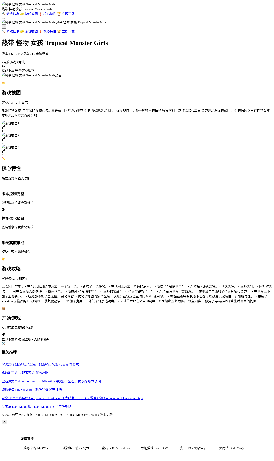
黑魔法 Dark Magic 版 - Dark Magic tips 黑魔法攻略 (236, 448)
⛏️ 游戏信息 (10, 31)
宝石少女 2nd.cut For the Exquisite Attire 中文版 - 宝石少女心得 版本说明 (119, 448)
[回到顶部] (4, 422)
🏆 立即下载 (66, 31)
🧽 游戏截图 (29, 31)
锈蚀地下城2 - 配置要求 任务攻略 (80, 448)
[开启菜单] (3, 18)
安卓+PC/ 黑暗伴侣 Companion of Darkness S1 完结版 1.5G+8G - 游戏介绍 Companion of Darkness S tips (197, 448)
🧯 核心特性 (47, 31)
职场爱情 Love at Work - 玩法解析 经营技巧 (158, 448)
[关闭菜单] (4, 26)
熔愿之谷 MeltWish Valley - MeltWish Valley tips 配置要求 (40, 448)
